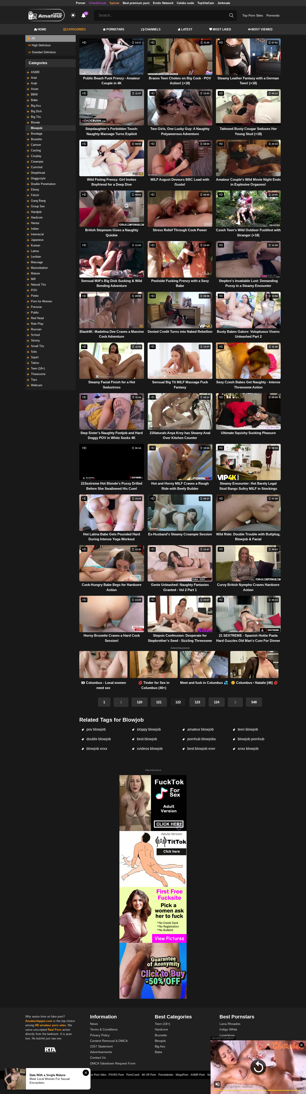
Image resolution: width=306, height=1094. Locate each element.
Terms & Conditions (104, 1029)
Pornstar (36, 307)
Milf (33, 279)
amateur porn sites (53, 1025)
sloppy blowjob (148, 729)
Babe (34, 100)
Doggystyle (38, 178)
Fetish (35, 195)
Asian (34, 89)
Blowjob (36, 128)
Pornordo (273, 15)
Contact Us (98, 1057)
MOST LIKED (222, 29)
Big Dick (36, 111)
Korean (35, 245)
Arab (34, 83)
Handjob (36, 212)
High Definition (41, 45)
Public (35, 312)
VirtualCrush (97, 3)
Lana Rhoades (230, 1024)
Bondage (36, 133)
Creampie (37, 161)
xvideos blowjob (149, 749)
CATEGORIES (76, 29)
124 (216, 702)
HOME (42, 29)
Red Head (37, 318)
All (33, 38)
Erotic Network (163, 3)
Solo (34, 351)
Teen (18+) (38, 368)
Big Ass (36, 105)
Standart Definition (43, 52)
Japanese (37, 240)
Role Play (37, 323)
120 (139, 702)
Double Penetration (43, 184)
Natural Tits (38, 284)
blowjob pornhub (250, 739)
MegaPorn (182, 1074)
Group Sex (38, 206)
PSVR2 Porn (116, 1074)
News (94, 1024)
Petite (35, 295)
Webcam (36, 385)
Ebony (35, 189)
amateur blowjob (200, 729)
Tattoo (35, 363)
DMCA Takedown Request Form (113, 1063)
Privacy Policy (100, 1035)
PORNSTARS (115, 29)
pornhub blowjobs (201, 739)
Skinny (35, 340)
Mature (35, 273)
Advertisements (101, 1052)
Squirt (35, 357)
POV (34, 290)
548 (254, 702)
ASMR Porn (198, 1074)
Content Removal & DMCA (109, 1041)
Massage (37, 262)
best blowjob (146, 739)
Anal (34, 77)
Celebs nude (185, 3)
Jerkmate (224, 3)
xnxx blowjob (248, 749)
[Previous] (121, 702)
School (35, 335)
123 (197, 702)
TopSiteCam (205, 3)
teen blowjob (247, 729)
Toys (34, 379)
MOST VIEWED (261, 29)
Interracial (37, 234)
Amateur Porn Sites (94, 1074)
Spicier (114, 3)
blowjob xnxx (96, 749)
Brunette (36, 139)
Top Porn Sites (252, 15)
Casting (36, 150)
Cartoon (36, 144)
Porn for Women (41, 301)
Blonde (35, 122)
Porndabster (165, 1074)
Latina (35, 251)
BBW (34, 94)
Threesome (38, 374)
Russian (36, 329)
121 (159, 702)
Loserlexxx (227, 1035)
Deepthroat (38, 172)
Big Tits (36, 117)
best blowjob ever (200, 749)
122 (178, 702)
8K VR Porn (149, 1074)
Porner (80, 3)
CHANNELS (153, 29)
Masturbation (39, 267)
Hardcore (37, 217)
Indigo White (228, 1029)
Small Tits (37, 346)
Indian (35, 228)
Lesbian (36, 256)
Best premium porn (136, 3)
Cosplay (36, 156)
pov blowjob (96, 729)
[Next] (235, 702)
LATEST (186, 29)
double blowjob (98, 739)
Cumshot (37, 167)
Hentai (35, 223)
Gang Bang (38, 200)
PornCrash (133, 1074)
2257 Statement (101, 1046)
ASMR (35, 72)
